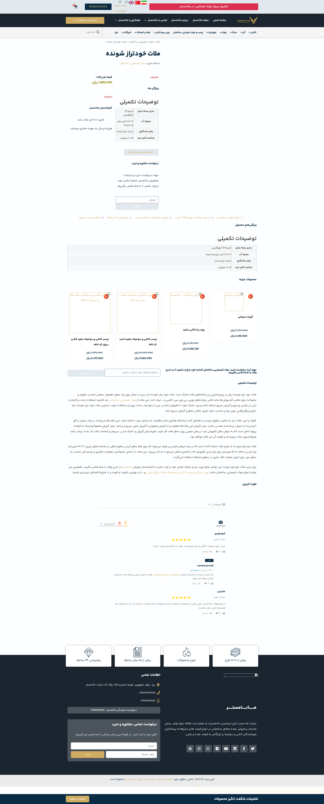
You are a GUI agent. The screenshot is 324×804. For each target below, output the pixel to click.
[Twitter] (252, 748)
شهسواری (194, 570)
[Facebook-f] (244, 748)
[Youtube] (226, 748)
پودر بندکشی (201, 472)
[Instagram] (199, 748)
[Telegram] (217, 748)
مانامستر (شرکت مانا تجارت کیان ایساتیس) (149, 779)
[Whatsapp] (208, 748)
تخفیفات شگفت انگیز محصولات (236, 799)
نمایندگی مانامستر (86, 20)
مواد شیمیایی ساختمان (141, 42)
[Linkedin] (235, 748)
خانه (158, 42)
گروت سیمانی (245, 317)
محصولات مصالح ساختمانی (166, 575)
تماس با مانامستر (157, 20)
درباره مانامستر (179, 20)
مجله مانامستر (201, 20)
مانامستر (127, 467)
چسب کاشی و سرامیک (180, 472)
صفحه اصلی (219, 20)
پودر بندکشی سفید (194, 330)
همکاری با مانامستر (129, 20)
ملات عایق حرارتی (156, 472)
